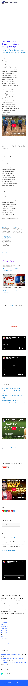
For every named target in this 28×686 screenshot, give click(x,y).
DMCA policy (4, 630)
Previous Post (4, 253)
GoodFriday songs (6, 49)
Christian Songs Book (6, 641)
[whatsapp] (5, 511)
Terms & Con (4, 628)
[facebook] (7, 511)
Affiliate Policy (4, 639)
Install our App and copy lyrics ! (11, 447)
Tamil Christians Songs (18, 268)
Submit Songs (4, 637)
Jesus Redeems (13, 290)
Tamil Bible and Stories (12, 537)
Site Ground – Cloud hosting (8, 550)
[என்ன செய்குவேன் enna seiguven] (19, 229)
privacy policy (4, 626)
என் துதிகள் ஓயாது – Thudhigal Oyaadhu (11, 388)
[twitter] (14, 511)
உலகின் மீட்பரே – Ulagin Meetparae (10, 400)
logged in (11, 305)
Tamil (12, 268)
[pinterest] (12, 511)
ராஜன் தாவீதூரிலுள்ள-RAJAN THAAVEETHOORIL (11, 266)
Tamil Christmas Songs (7, 270)
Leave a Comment (9, 50)
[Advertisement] (14, 19)
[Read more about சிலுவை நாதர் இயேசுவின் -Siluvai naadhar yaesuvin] (14, 279)
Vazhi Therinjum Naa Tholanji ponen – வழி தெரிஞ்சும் (13, 662)
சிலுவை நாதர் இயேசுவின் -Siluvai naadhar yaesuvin (12, 288)
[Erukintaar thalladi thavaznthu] (7, 229)
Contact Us (3, 624)
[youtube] (3, 511)
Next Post (24, 253)
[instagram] (9, 511)
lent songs (13, 49)
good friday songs (13, 52)
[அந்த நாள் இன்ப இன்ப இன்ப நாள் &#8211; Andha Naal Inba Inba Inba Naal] (7, 241)
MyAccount (4, 632)
